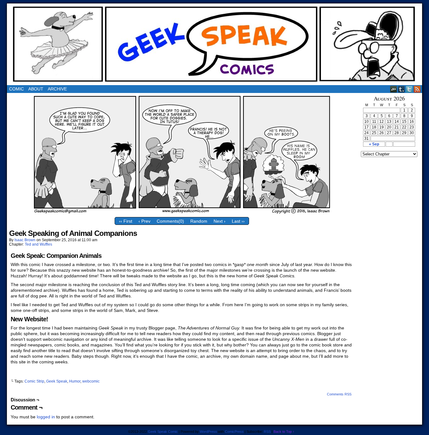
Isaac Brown (24, 240)
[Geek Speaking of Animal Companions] (182, 212)
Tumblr (401, 89)
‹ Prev (144, 221)
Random (198, 221)
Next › (219, 221)
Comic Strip (34, 381)
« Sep (374, 144)
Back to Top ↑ (284, 431)
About (35, 88)
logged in (46, 416)
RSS (417, 89)
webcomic (91, 381)
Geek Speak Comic (163, 431)
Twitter (409, 89)
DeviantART (394, 89)
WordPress (208, 431)
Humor (74, 381)
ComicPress (234, 431)
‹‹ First (125, 221)
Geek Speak (56, 381)
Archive (57, 88)
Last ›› (238, 221)
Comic (16, 88)
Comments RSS (339, 394)
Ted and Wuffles (38, 244)
